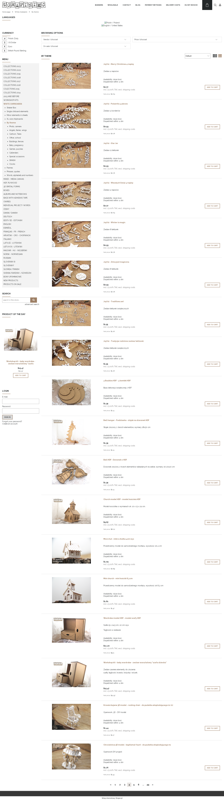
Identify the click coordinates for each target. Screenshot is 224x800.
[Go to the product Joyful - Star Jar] (71, 155)
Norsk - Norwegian (13, 254)
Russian (7, 258)
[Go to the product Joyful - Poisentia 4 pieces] (71, 115)
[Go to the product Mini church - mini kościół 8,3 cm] (71, 590)
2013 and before (11, 96)
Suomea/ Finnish (11, 269)
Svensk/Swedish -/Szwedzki (17, 273)
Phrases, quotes (13, 171)
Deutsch (8, 217)
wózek (134, 673)
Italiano (7, 239)
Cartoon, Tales (15, 134)
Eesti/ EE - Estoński (13, 220)
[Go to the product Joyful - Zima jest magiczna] (71, 274)
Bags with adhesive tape (15, 198)
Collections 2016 (12, 85)
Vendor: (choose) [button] (50, 39)
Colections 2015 (11, 89)
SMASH (12, 160)
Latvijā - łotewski (13, 243)
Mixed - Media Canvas (14, 179)
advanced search (32, 304)
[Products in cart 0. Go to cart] (207, 5)
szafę (105, 673)
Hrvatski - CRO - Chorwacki (17, 235)
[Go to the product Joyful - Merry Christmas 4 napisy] (71, 76)
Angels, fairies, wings (18, 130)
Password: (6, 406)
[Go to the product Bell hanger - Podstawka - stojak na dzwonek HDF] (71, 432)
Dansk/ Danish (11, 213)
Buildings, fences (16, 141)
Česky (6, 209)
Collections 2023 (12, 66)
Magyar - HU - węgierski (15, 250)
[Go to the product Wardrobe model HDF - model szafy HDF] (71, 630)
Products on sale (12, 284)
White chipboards (13, 104)
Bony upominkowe (12, 277)
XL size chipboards (15, 119)
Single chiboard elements (17, 111)
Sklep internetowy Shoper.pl (112, 798)
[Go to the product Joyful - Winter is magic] (71, 234)
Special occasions (16, 156)
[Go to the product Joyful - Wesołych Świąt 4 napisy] (71, 194)
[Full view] (220, 56)
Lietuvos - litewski (13, 247)
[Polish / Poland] (112, 23)
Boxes (6, 190)
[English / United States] (112, 25)
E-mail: (5, 397)
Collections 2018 (12, 78)
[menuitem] (99, 5)
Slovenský (9, 265)
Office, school (15, 138)
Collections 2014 (12, 93)
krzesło (120, 673)
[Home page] (24, 5)
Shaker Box (11, 108)
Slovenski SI (9, 262)
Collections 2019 (12, 74)
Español (7, 228)
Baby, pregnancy (16, 145)
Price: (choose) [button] (140, 39)
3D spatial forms (12, 187)
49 (148, 784)
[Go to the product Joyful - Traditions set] (71, 313)
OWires (7, 202)
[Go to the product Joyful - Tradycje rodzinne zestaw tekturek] (71, 353)
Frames (10, 168)
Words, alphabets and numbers (20, 175)
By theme (11, 123)
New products (11, 280)
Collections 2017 (12, 81)
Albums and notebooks (15, 194)
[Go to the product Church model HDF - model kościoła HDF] (71, 511)
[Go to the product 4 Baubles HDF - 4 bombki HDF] (71, 392)
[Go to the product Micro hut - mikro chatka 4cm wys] (71, 551)
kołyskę (127, 673)
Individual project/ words (17, 205)
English (7, 224)
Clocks (12, 164)
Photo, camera (15, 126)
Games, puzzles (16, 149)
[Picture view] (215, 56)
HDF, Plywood (10, 183)
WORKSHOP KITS (11, 100)
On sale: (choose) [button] (50, 46)
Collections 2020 (12, 70)
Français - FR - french (14, 232)
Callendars (13, 153)
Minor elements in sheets (17, 115)
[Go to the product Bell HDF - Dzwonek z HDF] (71, 471)
